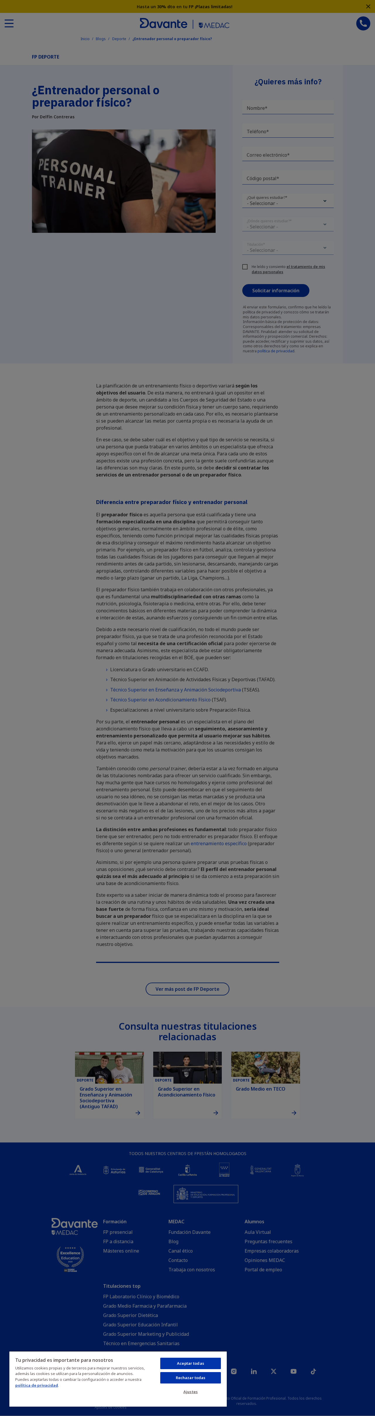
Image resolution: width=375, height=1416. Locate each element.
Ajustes (190, 1391)
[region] (118, 1379)
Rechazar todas (191, 1377)
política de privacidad (36, 1385)
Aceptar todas (190, 1363)
